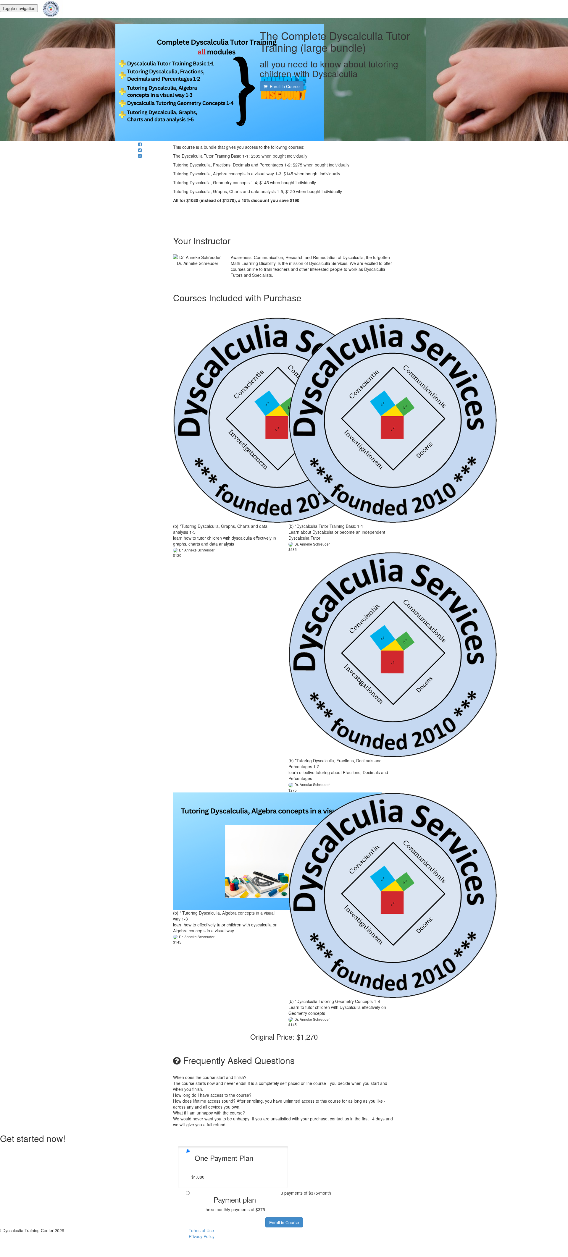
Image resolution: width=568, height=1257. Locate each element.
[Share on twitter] (140, 150)
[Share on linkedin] (140, 156)
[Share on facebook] (140, 144)
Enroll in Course (284, 1222)
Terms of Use (201, 1230)
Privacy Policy (201, 1236)
